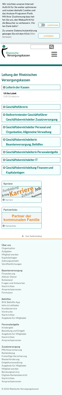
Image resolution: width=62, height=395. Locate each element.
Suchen (52, 47)
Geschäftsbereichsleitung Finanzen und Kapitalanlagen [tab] (29, 170)
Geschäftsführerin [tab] (16, 107)
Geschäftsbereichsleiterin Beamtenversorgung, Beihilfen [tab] (24, 142)
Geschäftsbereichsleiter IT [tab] (21, 160)
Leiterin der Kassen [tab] (17, 87)
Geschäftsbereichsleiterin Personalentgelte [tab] (31, 152)
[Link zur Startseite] (15, 56)
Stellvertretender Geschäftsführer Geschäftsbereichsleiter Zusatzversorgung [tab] (31, 117)
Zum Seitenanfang (33, 236)
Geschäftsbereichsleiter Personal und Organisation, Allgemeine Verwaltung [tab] (28, 129)
